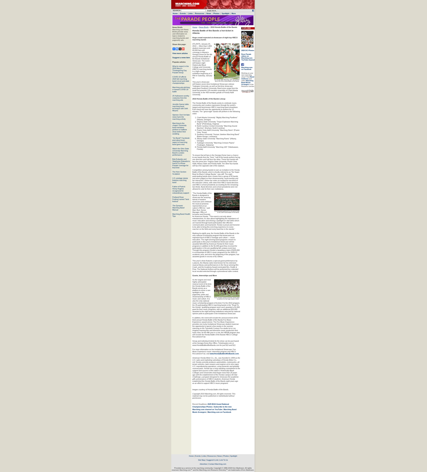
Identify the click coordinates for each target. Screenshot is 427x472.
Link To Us (224, 460)
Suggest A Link (212, 460)
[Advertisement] (211, 434)
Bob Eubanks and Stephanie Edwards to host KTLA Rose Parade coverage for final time (181, 163)
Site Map (201, 460)
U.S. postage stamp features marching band (180, 180)
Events (197, 456)
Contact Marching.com (217, 464)
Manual (178, 208)
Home (194, 27)
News (219, 456)
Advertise (203, 464)
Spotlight (233, 456)
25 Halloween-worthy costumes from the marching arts (180, 98)
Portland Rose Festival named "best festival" (180, 199)
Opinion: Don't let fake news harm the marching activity (181, 117)
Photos (226, 456)
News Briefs (204, 27)
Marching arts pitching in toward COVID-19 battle (181, 89)
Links (204, 456)
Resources (211, 456)
